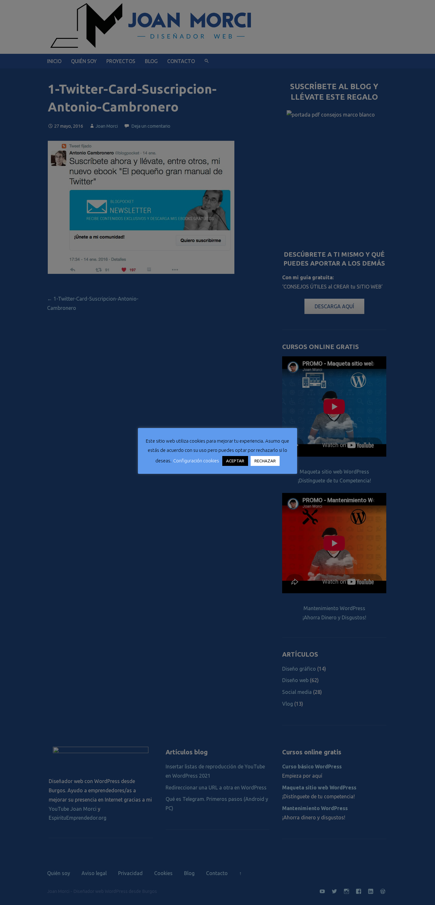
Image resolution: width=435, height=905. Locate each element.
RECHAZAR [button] (265, 461)
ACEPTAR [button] (235, 461)
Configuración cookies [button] (196, 460)
